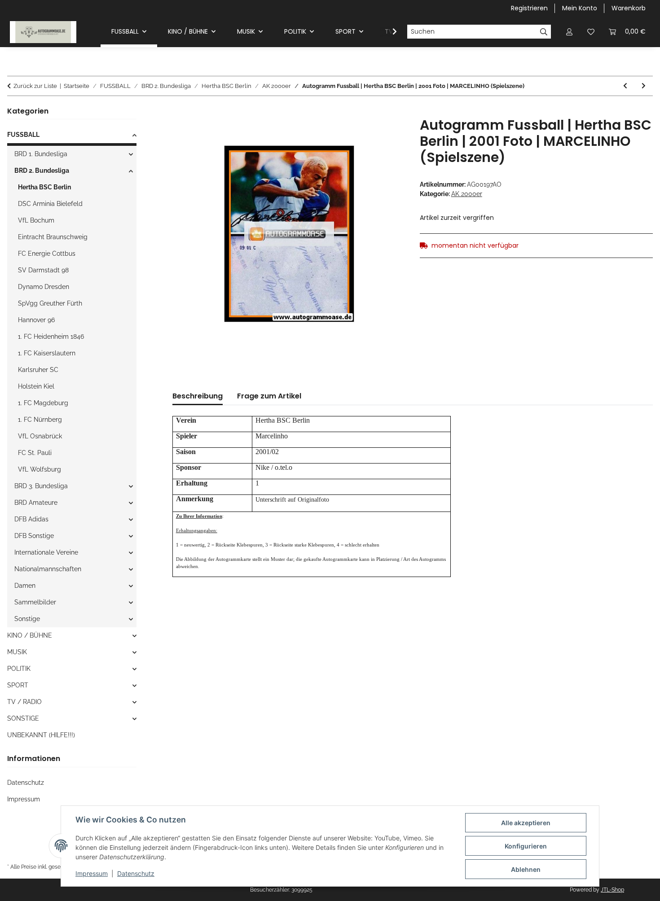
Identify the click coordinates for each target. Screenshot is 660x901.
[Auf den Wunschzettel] (386, 134)
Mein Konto (579, 8)
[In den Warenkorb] (179, 112)
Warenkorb (629, 8)
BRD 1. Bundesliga (40, 153)
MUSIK (17, 652)
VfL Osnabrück (40, 436)
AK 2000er (466, 193)
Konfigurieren (526, 846)
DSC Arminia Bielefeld (50, 203)
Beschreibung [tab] (197, 396)
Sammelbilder (35, 602)
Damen (24, 585)
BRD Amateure (35, 502)
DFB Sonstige (34, 535)
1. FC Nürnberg (40, 419)
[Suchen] (544, 31)
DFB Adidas (31, 519)
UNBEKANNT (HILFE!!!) (41, 735)
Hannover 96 (36, 320)
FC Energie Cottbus (46, 253)
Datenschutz (135, 873)
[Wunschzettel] (591, 31)
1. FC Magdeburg (43, 403)
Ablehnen (526, 869)
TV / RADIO (24, 701)
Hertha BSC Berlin (44, 187)
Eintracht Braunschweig (53, 237)
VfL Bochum (36, 220)
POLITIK (19, 668)
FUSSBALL (23, 134)
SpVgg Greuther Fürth (50, 303)
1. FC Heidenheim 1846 (51, 336)
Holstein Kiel (36, 386)
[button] (569, 31)
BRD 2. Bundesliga (41, 170)
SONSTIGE (23, 718)
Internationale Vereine (46, 552)
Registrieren (529, 8)
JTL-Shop (612, 890)
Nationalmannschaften (47, 569)
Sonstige (27, 618)
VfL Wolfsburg (39, 469)
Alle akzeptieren (525, 823)
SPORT (17, 685)
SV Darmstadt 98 (43, 270)
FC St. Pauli (35, 452)
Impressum (91, 873)
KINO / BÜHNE (29, 635)
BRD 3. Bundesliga (41, 486)
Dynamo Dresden (43, 286)
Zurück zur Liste (35, 86)
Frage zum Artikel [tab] (269, 396)
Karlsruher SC (38, 369)
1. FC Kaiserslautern (46, 353)
